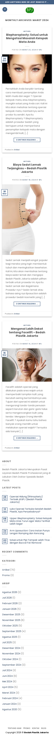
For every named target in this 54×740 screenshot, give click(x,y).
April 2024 (8, 687)
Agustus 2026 (9, 592)
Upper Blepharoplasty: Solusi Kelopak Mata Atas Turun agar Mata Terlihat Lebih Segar (31, 521)
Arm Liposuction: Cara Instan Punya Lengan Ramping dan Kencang (30, 532)
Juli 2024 (7, 670)
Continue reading (27, 140)
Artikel (27, 31)
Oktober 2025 (10, 625)
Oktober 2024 (10, 659)
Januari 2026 (9, 609)
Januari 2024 (9, 704)
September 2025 (11, 631)
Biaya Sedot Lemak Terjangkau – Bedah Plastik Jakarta (27, 168)
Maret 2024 (8, 692)
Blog (43, 728)
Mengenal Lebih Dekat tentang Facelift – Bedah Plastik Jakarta (27, 332)
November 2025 (11, 620)
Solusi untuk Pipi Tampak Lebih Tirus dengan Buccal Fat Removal (30, 541)
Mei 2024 (7, 681)
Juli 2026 (7, 597)
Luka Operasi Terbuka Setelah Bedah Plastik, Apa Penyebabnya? (30, 510)
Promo (6, 575)
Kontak (35, 728)
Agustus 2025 (9, 637)
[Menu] (4, 9)
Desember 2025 (11, 614)
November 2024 (11, 653)
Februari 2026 (10, 603)
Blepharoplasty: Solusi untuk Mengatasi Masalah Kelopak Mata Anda (27, 38)
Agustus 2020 (9, 709)
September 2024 (11, 665)
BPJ (40, 50)
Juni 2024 (7, 676)
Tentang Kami (14, 728)
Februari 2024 (10, 698)
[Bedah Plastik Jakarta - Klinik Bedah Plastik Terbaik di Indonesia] (30, 9)
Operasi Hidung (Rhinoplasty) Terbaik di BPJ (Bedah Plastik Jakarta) (26, 499)
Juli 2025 (7, 642)
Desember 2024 (11, 648)
